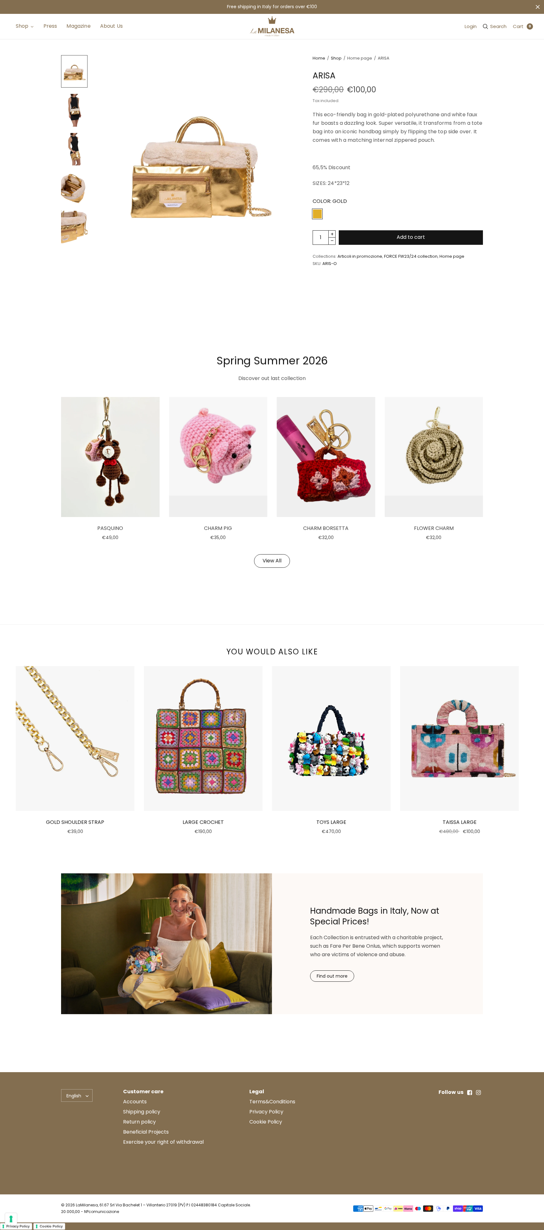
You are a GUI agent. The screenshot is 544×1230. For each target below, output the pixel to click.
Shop (336, 58)
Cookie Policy (265, 1121)
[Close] (537, 7)
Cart (518, 26)
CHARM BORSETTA (325, 528)
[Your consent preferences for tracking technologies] (11, 1219)
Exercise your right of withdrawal (163, 1142)
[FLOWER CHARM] (434, 457)
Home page (451, 256)
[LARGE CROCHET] (203, 738)
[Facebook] (470, 1092)
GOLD (317, 214)
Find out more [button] (332, 976)
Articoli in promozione (359, 256)
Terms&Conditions (272, 1101)
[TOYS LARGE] (331, 738)
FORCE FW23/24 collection (411, 256)
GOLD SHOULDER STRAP (75, 822)
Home (319, 58)
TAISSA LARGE (460, 822)
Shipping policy (141, 1111)
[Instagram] (478, 1092)
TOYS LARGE (331, 822)
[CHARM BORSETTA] (326, 457)
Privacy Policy (266, 1111)
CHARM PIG (218, 528)
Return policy (139, 1121)
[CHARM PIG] (218, 457)
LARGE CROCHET (203, 822)
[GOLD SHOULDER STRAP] (75, 738)
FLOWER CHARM (434, 528)
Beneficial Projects (146, 1131)
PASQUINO (110, 528)
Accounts (135, 1101)
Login (471, 26)
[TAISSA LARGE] (459, 738)
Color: (330, 201)
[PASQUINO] (110, 457)
